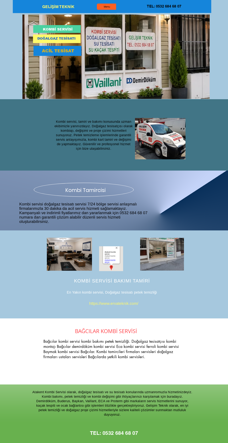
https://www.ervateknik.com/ (113, 303)
